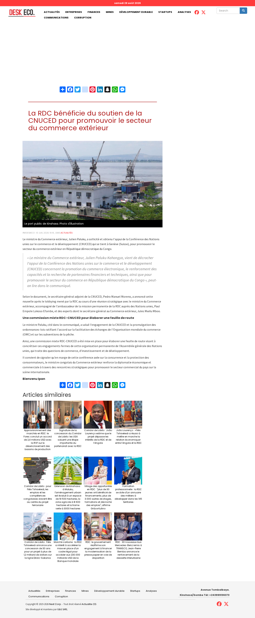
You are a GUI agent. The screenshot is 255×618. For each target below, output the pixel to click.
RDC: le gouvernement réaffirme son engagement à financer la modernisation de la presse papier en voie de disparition (98, 550)
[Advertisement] (127, 48)
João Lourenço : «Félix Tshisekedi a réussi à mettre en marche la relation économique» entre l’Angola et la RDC (128, 437)
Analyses (184, 12)
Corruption (82, 17)
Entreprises (73, 12)
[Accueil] (20, 13)
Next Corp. (55, 604)
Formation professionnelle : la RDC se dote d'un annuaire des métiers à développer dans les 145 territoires (128, 494)
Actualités (52, 12)
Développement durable (136, 12)
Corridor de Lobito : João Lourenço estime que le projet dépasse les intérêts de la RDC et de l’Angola (98, 437)
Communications (56, 17)
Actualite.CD (88, 604)
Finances (94, 12)
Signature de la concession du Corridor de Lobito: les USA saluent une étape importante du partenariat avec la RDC (68, 438)
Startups (165, 12)
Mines (110, 12)
